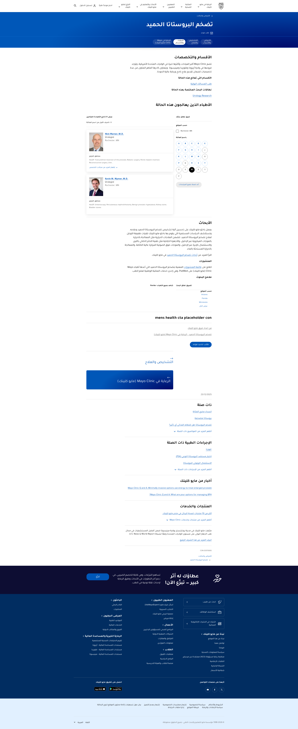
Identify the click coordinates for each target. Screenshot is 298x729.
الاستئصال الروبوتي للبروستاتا (197, 463)
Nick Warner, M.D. (114, 134)
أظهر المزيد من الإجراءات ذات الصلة (195, 470)
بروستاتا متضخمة (203, 418)
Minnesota (203, 302)
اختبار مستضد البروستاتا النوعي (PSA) (194, 457)
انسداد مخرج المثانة (202, 412)
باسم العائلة (181, 138)
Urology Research (202, 96)
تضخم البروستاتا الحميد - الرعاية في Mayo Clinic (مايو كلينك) (183, 335)
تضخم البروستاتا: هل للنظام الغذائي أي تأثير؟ (190, 425)
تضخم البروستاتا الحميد (179, 25)
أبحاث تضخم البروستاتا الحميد (182, 255)
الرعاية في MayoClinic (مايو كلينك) (163, 42)
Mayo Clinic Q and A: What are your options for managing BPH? (180, 495)
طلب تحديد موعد (201, 344)
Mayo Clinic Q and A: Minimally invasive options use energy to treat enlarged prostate (170, 488)
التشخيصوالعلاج (193, 42)
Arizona (204, 295)
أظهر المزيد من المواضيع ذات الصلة (194, 431)
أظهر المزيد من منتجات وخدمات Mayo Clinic (191, 520)
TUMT (209, 450)
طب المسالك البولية (201, 84)
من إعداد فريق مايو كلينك (200, 328)
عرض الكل (203, 306)
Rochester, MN (186, 131)
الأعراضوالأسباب (207, 42)
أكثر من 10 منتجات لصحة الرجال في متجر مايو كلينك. (187, 514)
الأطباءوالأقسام (180, 42)
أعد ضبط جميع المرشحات (189, 185)
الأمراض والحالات (203, 16)
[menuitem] (206, 42)
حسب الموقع (181, 126)
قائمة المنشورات (192, 267)
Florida (204, 299)
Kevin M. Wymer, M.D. (116, 179)
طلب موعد (205, 33)
